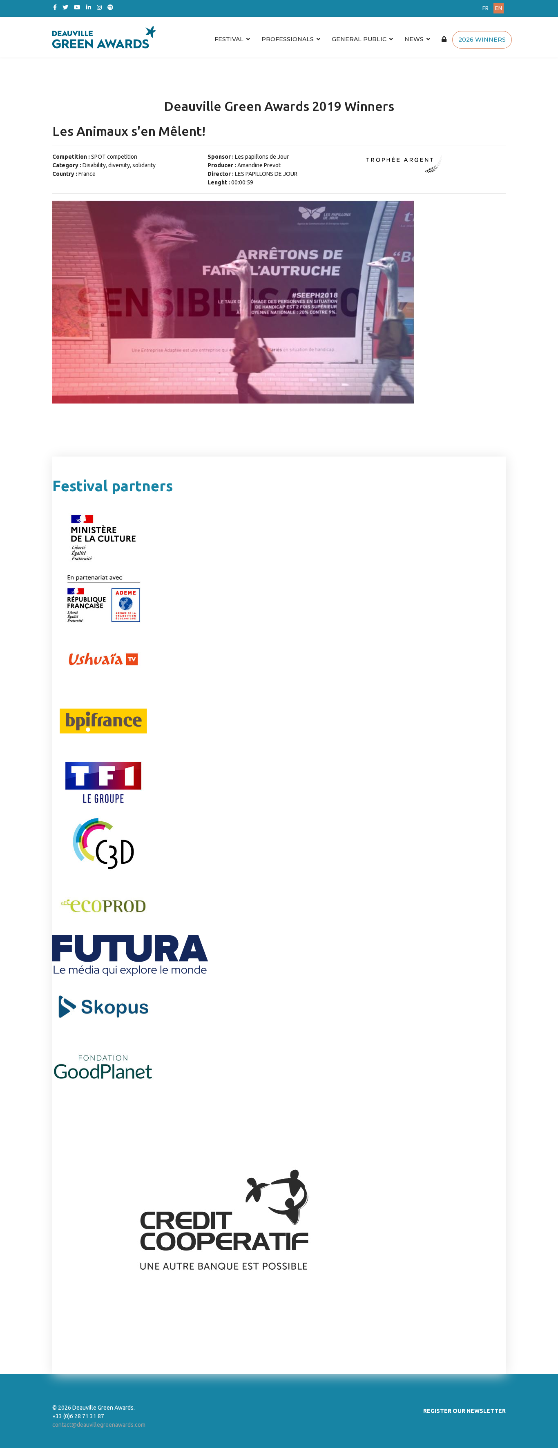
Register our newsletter (464, 1411)
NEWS (414, 39)
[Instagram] (99, 7)
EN (498, 8)
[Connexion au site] (444, 39)
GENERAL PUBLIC (359, 39)
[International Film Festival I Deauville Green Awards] (203, 37)
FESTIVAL (228, 39)
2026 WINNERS (482, 39)
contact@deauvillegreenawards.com (98, 1424)
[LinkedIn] (88, 7)
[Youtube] (77, 7)
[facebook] (55, 7)
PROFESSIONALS (287, 39)
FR (485, 8)
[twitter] (65, 7)
